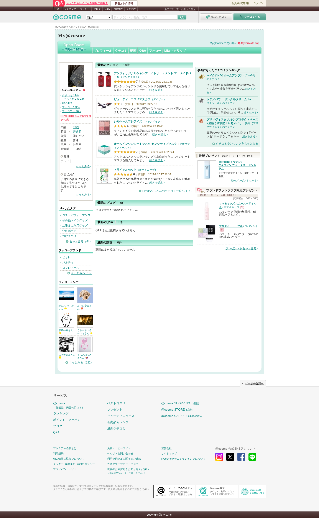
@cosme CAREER (183, 416)
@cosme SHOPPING (181, 403)
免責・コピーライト (119, 448)
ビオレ (66, 257)
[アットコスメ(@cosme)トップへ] (67, 18)
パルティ (68, 262)
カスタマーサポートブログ (122, 463)
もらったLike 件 (75, 98)
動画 (133, 50)
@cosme (68, 405)
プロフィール (103, 50)
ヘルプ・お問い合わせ (120, 453)
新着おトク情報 (124, 3)
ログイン (258, 3)
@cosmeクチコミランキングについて (183, 458)
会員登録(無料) (240, 3)
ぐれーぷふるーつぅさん (84, 332)
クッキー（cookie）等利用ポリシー (74, 463)
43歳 (76, 127)
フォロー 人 (71, 107)
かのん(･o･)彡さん (66, 307)
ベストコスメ (188, 9)
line (252, 457)
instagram (219, 457)
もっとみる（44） (80, 241)
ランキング (70, 9)
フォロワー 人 (71, 111)
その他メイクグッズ (75, 220)
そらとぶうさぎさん (84, 356)
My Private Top (250, 43)
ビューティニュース (121, 416)
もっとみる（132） (81, 362)
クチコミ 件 (70, 95)
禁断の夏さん (66, 330)
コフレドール (70, 267)
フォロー (155, 50)
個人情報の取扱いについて (68, 458)
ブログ (97, 9)
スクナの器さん (67, 355)
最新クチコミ (116, 428)
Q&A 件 (67, 103)
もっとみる (83, 166)
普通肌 (77, 131)
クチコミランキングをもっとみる (237, 143)
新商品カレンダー (119, 422)
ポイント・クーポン (67, 419)
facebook (241, 457)
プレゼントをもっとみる (241, 248)
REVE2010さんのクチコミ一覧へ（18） (167, 190)
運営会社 (166, 448)
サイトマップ (169, 453)
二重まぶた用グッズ (75, 225)
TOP (57, 9)
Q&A (107, 9)
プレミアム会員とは (65, 448)
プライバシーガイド (65, 469)
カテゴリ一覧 (171, 9)
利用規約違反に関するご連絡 (124, 458)
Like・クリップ (175, 50)
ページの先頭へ (254, 383)
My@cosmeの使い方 (222, 43)
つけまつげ (69, 236)
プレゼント (114, 409)
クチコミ (121, 50)
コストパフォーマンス (76, 215)
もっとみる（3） (81, 273)
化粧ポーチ (69, 230)
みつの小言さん (84, 307)
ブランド (85, 9)
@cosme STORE (178, 409)
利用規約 (58, 453)
